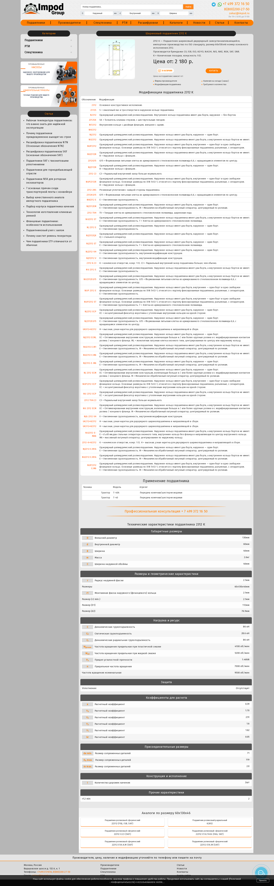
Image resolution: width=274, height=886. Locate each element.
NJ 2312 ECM (90, 372)
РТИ (124, 22)
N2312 (93, 115)
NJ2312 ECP (90, 311)
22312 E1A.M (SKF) (209, 844)
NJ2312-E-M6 (89, 363)
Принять (263, 880)
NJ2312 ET (91, 243)
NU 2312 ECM (89, 408)
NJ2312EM (91, 206)
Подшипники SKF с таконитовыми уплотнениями (47, 162)
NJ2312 (92, 134)
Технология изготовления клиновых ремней (49, 214)
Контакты (241, 22)
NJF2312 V (91, 258)
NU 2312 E (91, 269)
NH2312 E (91, 199)
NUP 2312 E (90, 290)
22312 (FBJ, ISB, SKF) (122, 823)
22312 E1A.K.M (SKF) (122, 844)
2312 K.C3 (91, 263)
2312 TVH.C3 (90, 400)
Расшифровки (148, 22)
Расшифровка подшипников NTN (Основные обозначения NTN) (47, 144)
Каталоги (176, 22)
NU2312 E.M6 (89, 355)
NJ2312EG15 (90, 321)
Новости (199, 22)
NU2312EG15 (90, 279)
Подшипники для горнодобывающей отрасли (49, 171)
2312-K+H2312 (89, 442)
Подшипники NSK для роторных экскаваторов (46, 180)
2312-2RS (91, 190)
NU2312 (92, 139)
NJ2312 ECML (89, 337)
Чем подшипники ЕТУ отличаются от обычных (49, 243)
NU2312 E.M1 (89, 347)
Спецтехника (103, 22)
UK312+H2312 (89, 426)
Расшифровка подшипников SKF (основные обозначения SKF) (46, 153)
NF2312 (92, 125)
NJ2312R (92, 167)
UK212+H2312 (89, 421)
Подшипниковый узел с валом (45, 230)
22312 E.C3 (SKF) (122, 834)
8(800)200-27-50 (236, 9)
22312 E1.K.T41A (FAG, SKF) (210, 834)
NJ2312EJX (91, 235)
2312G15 (92, 160)
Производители (69, 22)
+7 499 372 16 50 (236, 4)
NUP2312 (91, 146)
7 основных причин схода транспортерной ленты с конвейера (49, 190)
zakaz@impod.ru (239, 13)
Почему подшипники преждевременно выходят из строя (48, 135)
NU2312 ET (90, 219)
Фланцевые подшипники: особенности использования (44, 223)
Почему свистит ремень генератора (48, 235)
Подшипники (36, 22)
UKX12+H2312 (89, 329)
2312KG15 (91, 195)
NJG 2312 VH (90, 416)
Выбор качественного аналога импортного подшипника (45, 199)
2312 (94, 105)
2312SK (92, 120)
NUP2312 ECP (89, 384)
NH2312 (92, 129)
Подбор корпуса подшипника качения (50, 206)
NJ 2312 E (91, 227)
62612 (210, 823)
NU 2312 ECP (89, 393)
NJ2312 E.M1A (89, 449)
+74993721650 (44, 871)
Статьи (219, 22)
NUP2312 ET (90, 302)
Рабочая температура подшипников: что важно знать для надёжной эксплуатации (49, 124)
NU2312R (91, 154)
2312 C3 (92, 173)
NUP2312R (91, 182)
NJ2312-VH (91, 251)
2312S (93, 110)
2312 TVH (91, 212)
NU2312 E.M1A (89, 457)
